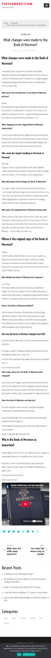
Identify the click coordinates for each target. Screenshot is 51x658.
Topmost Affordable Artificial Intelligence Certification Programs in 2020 (26, 599)
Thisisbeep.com (17, 4)
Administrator (31, 50)
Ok (19, 654)
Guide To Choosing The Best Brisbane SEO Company (22, 587)
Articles (14, 618)
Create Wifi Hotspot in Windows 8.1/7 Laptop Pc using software (26, 592)
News (41, 618)
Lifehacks (32, 618)
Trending (25, 34)
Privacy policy (29, 654)
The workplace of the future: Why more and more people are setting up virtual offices (25, 580)
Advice (5, 618)
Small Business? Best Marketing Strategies (18, 574)
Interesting (23, 618)
